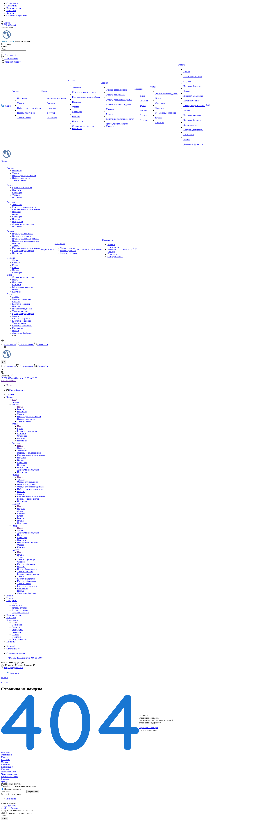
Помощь (5, 769)
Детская (20, 479)
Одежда (20, 554)
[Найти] (2, 52)
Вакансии (5, 759)
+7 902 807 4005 (8, 25)
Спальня (21, 448)
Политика (5, 764)
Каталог (15, 402)
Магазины (5, 762)
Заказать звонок (8, 380)
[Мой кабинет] (2, 341)
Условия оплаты (8, 772)
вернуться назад (150, 730)
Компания (5, 752)
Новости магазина (12, 789)
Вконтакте (14, 673)
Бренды (4, 781)
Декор (20, 530)
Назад (14, 399)
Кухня (20, 428)
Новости (5, 757)
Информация (7, 767)
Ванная (20, 409)
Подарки (21, 508)
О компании (17, 625)
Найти (4, 819)
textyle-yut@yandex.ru (13, 667)
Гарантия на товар (9, 776)
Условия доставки (9, 774)
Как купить (17, 605)
